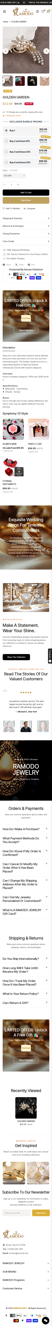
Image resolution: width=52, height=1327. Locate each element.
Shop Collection (26, 330)
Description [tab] (9, 347)
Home (5, 22)
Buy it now (26, 200)
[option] (26, 50)
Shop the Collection (16, 657)
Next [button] (46, 51)
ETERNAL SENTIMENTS (9, 482)
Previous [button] (6, 51)
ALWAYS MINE (10, 444)
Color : (10, 170)
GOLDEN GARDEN (26, 1121)
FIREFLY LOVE (35, 444)
